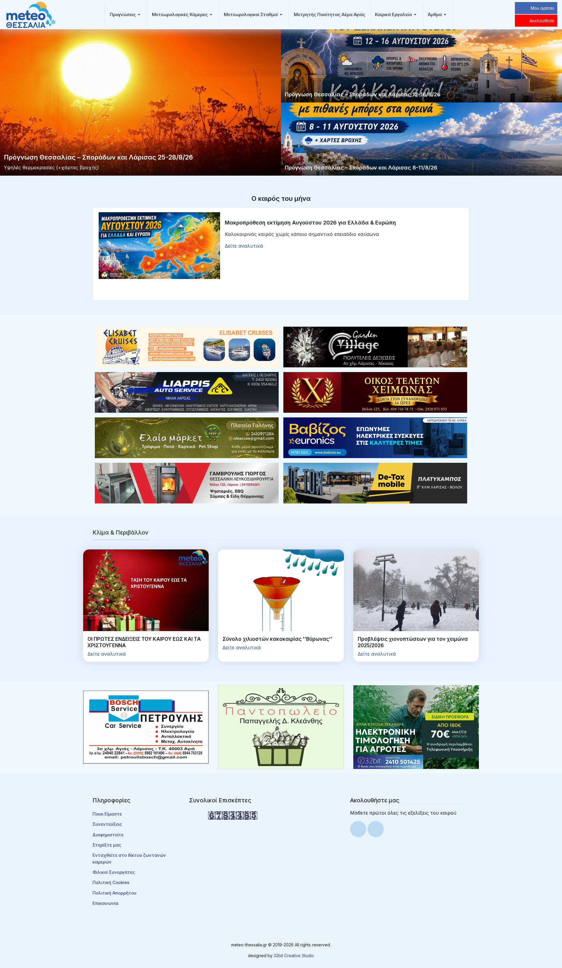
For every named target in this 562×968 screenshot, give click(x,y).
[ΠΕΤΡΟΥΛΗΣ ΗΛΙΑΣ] (146, 726)
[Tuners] (416, 726)
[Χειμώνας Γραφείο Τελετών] (375, 392)
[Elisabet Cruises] (187, 346)
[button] (126, 14)
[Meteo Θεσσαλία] (31, 14)
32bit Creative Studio (294, 955)
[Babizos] (375, 437)
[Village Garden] (375, 346)
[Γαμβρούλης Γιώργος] (187, 483)
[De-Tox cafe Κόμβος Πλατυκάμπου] (375, 483)
